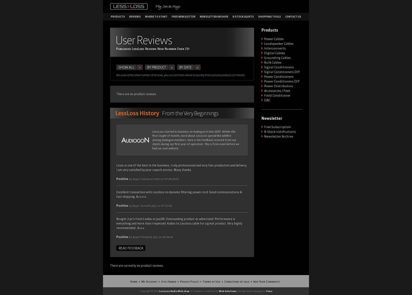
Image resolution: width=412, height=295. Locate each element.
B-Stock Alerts (243, 16)
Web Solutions (227, 291)
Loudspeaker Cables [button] (279, 44)
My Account (149, 281)
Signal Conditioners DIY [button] (282, 72)
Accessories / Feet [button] (277, 91)
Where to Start (156, 16)
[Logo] (129, 6)
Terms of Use (211, 281)
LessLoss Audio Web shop (174, 291)
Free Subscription (277, 127)
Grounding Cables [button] (277, 58)
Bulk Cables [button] (273, 62)
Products (118, 16)
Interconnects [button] (275, 48)
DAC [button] (267, 100)
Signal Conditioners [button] (279, 67)
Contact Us (293, 16)
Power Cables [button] (274, 39)
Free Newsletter (183, 16)
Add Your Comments (266, 281)
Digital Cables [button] (274, 53)
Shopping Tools (269, 16)
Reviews (135, 16)
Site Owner (168, 281)
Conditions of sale (236, 281)
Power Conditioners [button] (279, 77)
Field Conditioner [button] (277, 95)
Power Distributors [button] (278, 86)
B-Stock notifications (280, 132)
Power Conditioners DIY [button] (281, 81)
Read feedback (130, 248)
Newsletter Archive (214, 16)
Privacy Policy (189, 281)
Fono (269, 291)
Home (134, 281)
